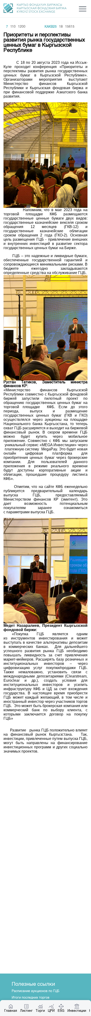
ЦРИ (51, 1010)
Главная (10, 1010)
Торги (40, 1010)
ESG (61, 1010)
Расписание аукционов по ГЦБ (35, 991)
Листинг (26, 1010)
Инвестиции (76, 1010)
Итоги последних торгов (30, 997)
